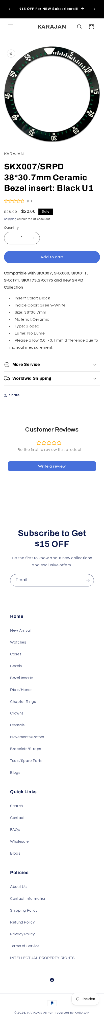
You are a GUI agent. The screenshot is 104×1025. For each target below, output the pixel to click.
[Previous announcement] (9, 9)
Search (16, 806)
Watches (18, 642)
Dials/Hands (21, 690)
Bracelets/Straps (25, 749)
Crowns (16, 713)
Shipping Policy (23, 910)
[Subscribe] (88, 580)
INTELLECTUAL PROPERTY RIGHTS (42, 958)
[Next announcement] (94, 9)
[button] (10, 27)
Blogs (15, 773)
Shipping (10, 219)
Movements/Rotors (27, 737)
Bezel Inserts (21, 678)
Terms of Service (25, 946)
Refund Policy (22, 922)
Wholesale (19, 841)
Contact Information (28, 899)
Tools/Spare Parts (26, 761)
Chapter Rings (23, 702)
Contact (17, 818)
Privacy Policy (22, 934)
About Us (18, 887)
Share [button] (14, 395)
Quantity (11, 227)
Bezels (16, 666)
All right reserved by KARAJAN (66, 1012)
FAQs (15, 830)
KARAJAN (34, 1012)
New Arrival (20, 630)
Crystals (17, 725)
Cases (15, 654)
